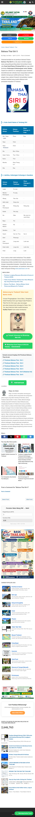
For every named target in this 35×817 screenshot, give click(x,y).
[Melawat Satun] (17, 2)
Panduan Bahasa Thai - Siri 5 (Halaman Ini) (18, 371)
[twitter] (11, 436)
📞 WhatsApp (26, 38)
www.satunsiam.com (21, 268)
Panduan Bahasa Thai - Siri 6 (14, 374)
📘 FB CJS (9, 38)
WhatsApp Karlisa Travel (25, 813)
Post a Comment (25, 55)
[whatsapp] (24, 436)
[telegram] (30, 436)
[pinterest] (17, 436)
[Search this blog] (33, 2)
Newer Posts (5, 499)
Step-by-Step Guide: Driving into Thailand (20, 779)
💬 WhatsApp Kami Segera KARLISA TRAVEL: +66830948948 (17, 346)
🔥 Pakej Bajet (26, 35)
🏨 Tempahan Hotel (17, 41)
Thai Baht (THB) (6, 517)
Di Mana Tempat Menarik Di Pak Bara (19, 754)
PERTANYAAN (19, 383)
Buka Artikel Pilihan (17, 712)
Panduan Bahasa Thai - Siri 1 (14, 360)
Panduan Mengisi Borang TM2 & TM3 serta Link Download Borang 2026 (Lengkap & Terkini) (20, 737)
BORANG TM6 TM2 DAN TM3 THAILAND (20, 771)
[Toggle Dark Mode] (30, 2)
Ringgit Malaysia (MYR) (8, 511)
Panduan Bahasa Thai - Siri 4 (14, 369)
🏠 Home (9, 35)
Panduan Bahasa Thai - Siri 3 (14, 366)
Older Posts (29, 499)
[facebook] (4, 436)
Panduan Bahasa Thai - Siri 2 (14, 363)
